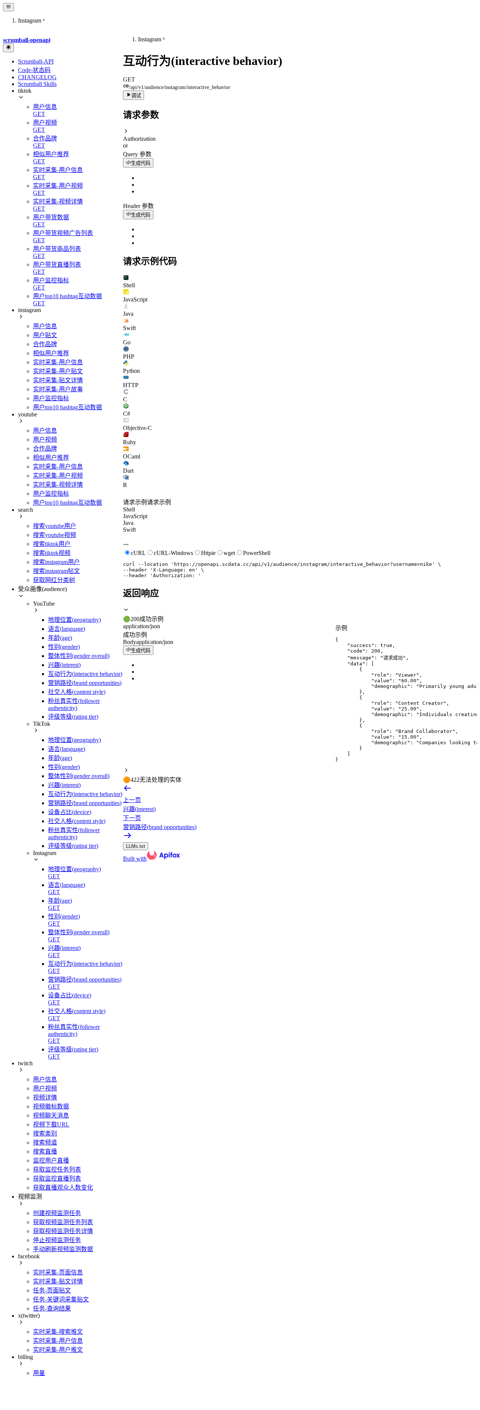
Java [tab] (128, 523)
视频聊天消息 (51, 1115)
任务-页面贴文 (52, 1290)
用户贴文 (45, 335)
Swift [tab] (129, 529)
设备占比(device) (69, 812)
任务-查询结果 (52, 1308)
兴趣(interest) (64, 665)
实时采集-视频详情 (58, 484)
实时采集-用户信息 (58, 362)
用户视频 (45, 439)
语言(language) (66, 629)
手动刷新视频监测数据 (63, 1249)
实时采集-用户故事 (58, 389)
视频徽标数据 (51, 1106)
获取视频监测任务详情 (63, 1231)
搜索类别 (45, 1133)
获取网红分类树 (54, 580)
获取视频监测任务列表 (63, 1222)
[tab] (300, 281)
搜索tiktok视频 (51, 553)
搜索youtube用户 (54, 526)
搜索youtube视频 (54, 535)
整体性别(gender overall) (79, 656)
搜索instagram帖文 (56, 571)
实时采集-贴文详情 (58, 380)
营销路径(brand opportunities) (85, 683)
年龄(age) (60, 638)
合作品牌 (45, 344)
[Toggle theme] (8, 48)
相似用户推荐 (51, 353)
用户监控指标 (51, 398)
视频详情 (45, 1097)
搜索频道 (45, 1142)
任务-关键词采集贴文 (61, 1299)
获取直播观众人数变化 (63, 1187)
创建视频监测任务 (57, 1213)
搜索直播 (45, 1151)
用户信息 (45, 326)
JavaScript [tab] (135, 516)
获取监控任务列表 (57, 1169)
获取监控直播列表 (57, 1178)
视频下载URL (51, 1124)
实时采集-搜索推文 (58, 1332)
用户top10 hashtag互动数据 (67, 407)
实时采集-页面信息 (58, 1272)
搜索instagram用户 (56, 562)
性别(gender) (64, 647)
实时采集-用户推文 (58, 1350)
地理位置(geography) (74, 620)
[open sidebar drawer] (8, 7)
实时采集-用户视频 (58, 475)
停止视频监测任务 (57, 1240)
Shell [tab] (129, 509)
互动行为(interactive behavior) (85, 674)
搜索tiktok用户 (51, 544)
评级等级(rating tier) (73, 716)
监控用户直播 (51, 1160)
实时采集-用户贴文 (58, 371)
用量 (39, 1373)
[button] (300, 135)
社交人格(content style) (76, 692)
